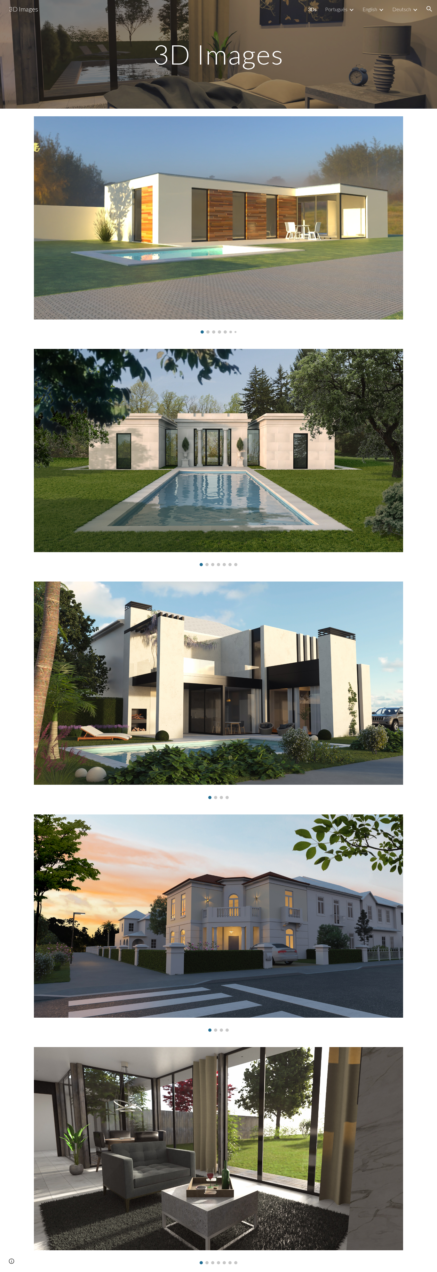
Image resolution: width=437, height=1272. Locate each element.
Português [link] (336, 9)
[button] (429, 9)
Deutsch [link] (401, 9)
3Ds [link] (312, 9)
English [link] (369, 9)
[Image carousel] (218, 225)
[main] (218, 54)
